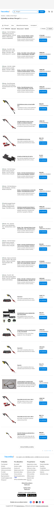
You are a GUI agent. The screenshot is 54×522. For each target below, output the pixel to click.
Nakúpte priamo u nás (19, 470)
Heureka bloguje (4, 474)
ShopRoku (42, 466)
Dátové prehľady (30, 474)
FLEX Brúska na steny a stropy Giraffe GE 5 (26, 105)
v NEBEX (41, 157)
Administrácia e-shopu (32, 464)
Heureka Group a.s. (20, 506)
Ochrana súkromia (18, 474)
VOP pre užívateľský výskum (20, 479)
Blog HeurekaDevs (5, 476)
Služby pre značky (31, 472)
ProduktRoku (43, 468)
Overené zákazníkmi (44, 464)
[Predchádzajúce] (42, 451)
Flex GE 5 (19, 365)
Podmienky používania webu (42, 506)
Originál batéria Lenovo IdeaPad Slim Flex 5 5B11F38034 (26, 313)
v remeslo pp (42, 434)
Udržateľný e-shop (44, 474)
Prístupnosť (3, 480)
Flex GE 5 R (19, 296)
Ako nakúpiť (16, 464)
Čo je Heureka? (4, 464)
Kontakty (3, 466)
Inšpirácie (42, 472)
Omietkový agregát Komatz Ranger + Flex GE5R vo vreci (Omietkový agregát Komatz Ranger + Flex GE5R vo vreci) (26, 208)
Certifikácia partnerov (44, 470)
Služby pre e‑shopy (31, 468)
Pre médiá (3, 472)
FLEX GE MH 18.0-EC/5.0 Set (23, 139)
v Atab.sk (41, 140)
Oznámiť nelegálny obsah (6, 478)
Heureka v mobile (18, 466)
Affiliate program (30, 476)
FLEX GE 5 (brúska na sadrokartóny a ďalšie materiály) (25, 433)
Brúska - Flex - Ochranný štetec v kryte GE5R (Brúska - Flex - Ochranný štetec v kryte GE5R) (26, 229)
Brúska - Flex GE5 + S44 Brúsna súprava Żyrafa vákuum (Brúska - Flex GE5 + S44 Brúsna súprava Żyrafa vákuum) (26, 280)
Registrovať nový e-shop (32, 466)
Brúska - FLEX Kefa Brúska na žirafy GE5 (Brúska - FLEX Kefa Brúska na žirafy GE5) (26, 191)
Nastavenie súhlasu (18, 472)
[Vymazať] (37, 11)
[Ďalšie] (52, 451)
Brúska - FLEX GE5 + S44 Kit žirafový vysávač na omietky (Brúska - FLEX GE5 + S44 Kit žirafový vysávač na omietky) (26, 71)
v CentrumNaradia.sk (43, 105)
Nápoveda (29, 480)
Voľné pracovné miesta (6, 470)
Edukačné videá (30, 478)
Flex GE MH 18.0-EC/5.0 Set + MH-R (25, 399)
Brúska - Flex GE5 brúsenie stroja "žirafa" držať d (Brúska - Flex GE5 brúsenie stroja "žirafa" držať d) (25, 89)
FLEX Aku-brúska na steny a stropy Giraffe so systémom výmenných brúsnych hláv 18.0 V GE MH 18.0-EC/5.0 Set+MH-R (26, 124)
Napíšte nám (27, 484)
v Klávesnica (42, 314)
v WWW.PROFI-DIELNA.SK (45, 37)
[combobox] (26, 11)
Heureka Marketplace (31, 470)
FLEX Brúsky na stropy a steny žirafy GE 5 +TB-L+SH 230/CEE (26, 331)
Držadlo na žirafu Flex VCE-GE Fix (25, 156)
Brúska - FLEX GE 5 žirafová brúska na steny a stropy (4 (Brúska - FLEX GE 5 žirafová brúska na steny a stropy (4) (26, 174)
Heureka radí (17, 468)
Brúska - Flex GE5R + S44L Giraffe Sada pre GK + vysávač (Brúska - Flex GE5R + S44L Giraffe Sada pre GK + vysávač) (26, 54)
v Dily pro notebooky (43, 383)
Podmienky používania (6, 468)
